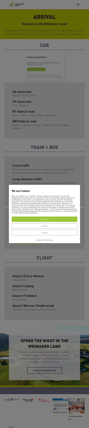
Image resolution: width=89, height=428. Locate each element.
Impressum (49, 240)
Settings (44, 233)
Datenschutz (40, 240)
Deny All (44, 226)
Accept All (44, 219)
